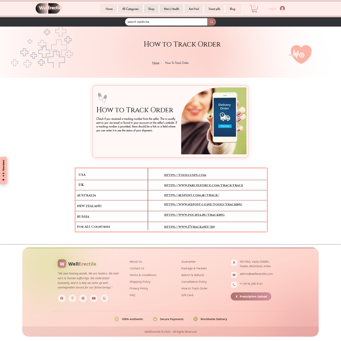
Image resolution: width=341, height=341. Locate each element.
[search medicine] (211, 22)
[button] (130, 9)
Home (155, 63)
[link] (254, 9)
